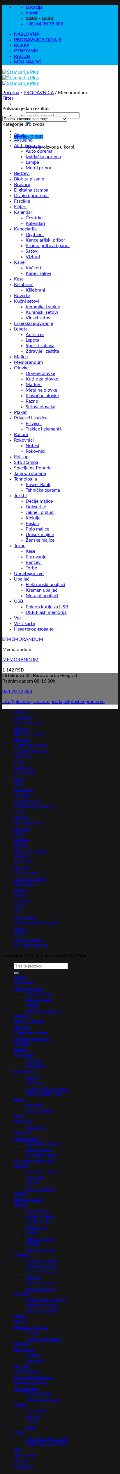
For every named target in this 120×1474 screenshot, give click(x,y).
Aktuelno (23, 140)
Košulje (33, 518)
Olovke (21, 368)
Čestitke (34, 218)
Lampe (32, 162)
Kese (19, 279)
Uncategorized (29, 573)
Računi (21, 434)
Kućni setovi (26, 301)
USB (18, 601)
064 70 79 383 (17, 691)
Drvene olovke (40, 373)
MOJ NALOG (28, 62)
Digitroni (35, 234)
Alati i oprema (28, 145)
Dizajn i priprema (31, 195)
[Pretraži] (16, 973)
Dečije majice (39, 501)
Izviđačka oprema (43, 156)
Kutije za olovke (42, 379)
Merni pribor (39, 168)
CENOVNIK (26, 51)
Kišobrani (23, 284)
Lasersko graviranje (33, 323)
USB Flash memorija (46, 612)
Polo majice (37, 529)
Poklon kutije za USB (47, 607)
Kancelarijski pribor (45, 240)
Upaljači (22, 579)
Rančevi (34, 562)
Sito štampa (26, 462)
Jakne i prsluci (40, 512)
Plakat (20, 412)
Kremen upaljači (42, 590)
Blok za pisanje (29, 179)
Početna (10, 92)
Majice (21, 356)
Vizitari (33, 256)
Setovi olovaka (40, 406)
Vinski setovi (39, 318)
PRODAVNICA (39, 92)
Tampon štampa (30, 473)
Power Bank (38, 484)
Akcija (20, 134)
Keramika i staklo (43, 306)
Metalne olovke (41, 390)
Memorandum (28, 362)
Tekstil (20, 495)
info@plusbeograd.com (26, 701)
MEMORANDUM (20, 659)
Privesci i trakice (30, 418)
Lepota (21, 329)
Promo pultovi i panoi (48, 245)
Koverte (22, 295)
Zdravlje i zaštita (42, 351)
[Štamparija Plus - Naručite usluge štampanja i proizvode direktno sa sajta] (20, 78)
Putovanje (36, 557)
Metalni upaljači (42, 595)
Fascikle (22, 201)
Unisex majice (40, 534)
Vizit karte (24, 623)
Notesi (32, 445)
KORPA (21, 45)
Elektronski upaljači (45, 584)
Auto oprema (39, 151)
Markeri (34, 384)
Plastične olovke (42, 395)
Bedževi (22, 173)
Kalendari (23, 212)
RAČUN (22, 56)
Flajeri (20, 206)
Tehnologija (25, 479)
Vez (17, 618)
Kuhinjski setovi (42, 312)
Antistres (35, 334)
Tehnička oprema (43, 490)
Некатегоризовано (34, 629)
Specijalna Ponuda (33, 468)
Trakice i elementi (43, 429)
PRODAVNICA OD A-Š (37, 39)
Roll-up (21, 456)
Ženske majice (40, 540)
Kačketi (33, 268)
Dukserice (36, 506)
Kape (19, 262)
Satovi (32, 251)
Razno (32, 401)
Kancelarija (25, 229)
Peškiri (32, 523)
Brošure (22, 184)
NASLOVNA (26, 34)
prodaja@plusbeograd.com (77, 701)
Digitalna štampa (31, 190)
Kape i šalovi (38, 273)
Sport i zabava (40, 345)
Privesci (34, 423)
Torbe (19, 545)
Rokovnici (24, 440)
